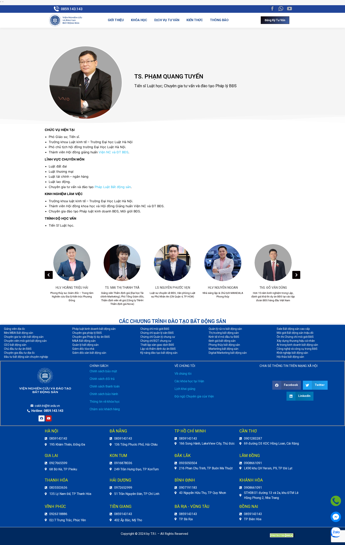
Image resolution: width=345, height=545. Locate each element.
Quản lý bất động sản (85, 344)
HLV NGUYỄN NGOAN (223, 287)
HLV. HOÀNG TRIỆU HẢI (72, 287)
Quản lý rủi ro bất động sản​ (225, 328)
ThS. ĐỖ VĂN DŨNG (273, 287)
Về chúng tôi (182, 374)
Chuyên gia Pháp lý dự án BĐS (91, 336)
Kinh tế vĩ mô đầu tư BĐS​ (224, 336)
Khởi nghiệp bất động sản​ (292, 352)
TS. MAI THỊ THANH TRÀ (122, 287)
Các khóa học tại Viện (189, 381)
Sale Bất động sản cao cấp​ (293, 328)
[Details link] (71, 262)
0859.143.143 (71, 9)
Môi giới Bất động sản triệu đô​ (295, 332)
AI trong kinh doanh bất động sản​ (297, 344)
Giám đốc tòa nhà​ (83, 348)
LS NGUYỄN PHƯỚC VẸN (172, 287)
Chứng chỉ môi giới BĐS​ (154, 328)
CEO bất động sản (15, 344)
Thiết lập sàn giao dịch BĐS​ (157, 344)
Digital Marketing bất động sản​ (228, 352)
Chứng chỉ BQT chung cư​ (155, 340)
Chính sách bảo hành (104, 394)
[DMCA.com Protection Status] (282, 536)
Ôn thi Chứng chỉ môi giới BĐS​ (295, 336)
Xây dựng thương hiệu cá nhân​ (296, 340)
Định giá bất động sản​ (222, 340)
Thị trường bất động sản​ (224, 332)
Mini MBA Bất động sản (18, 332)
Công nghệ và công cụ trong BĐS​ (297, 348)
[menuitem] (116, 20)
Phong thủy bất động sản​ (224, 344)
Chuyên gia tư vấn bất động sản (24, 336)
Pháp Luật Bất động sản (113, 187)
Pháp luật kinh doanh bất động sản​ (94, 328)
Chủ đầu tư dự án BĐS (18, 348)
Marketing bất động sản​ (223, 348)
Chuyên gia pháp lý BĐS (87, 332)
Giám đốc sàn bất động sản (89, 352)
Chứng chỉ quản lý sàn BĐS (157, 332)
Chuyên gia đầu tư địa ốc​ (19, 352)
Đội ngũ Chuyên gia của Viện (194, 396)
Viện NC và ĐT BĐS (113, 152)
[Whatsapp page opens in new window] (281, 8)
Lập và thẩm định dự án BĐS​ (158, 348)
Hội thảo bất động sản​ (290, 356)
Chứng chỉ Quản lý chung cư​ (157, 336)
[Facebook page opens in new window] (272, 8)
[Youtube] (49, 418)
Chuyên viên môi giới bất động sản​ (25, 340)
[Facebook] (42, 418)
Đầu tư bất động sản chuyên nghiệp (26, 356)
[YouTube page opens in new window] (289, 8)
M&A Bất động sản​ (84, 340)
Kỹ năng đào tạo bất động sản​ (158, 352)
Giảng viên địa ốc (14, 328)
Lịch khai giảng (184, 389)
